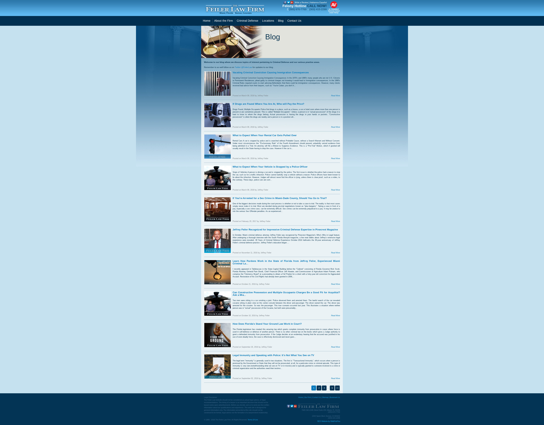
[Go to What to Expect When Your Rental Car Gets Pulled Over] (217, 146)
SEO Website (322, 421)
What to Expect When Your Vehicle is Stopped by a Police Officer (270, 166)
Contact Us (294, 20)
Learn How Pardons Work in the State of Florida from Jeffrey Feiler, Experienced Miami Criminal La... (286, 262)
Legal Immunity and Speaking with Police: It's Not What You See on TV (273, 355)
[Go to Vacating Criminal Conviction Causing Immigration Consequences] (217, 83)
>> (337, 388)
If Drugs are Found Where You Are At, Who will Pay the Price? (268, 104)
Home (206, 20)
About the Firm (223, 20)
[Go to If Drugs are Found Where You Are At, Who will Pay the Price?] (217, 115)
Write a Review (301, 2)
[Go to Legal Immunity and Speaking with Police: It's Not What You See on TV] (217, 366)
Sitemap (325, 397)
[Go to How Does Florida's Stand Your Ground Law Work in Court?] (217, 335)
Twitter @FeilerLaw (243, 67)
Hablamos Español (318, 2)
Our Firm (307, 397)
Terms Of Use (253, 420)
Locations (268, 20)
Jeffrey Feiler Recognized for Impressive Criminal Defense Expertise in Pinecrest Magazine (285, 229)
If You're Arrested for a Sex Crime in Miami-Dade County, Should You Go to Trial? (280, 198)
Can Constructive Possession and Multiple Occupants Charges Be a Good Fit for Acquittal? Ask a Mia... (286, 293)
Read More (335, 96)
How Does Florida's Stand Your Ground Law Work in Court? (267, 324)
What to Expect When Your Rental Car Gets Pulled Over (265, 135)
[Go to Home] (318, 406)
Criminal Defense (247, 20)
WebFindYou (335, 421)
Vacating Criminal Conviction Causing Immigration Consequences (271, 72)
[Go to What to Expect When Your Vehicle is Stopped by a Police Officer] (217, 178)
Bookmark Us (335, 397)
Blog (280, 20)
